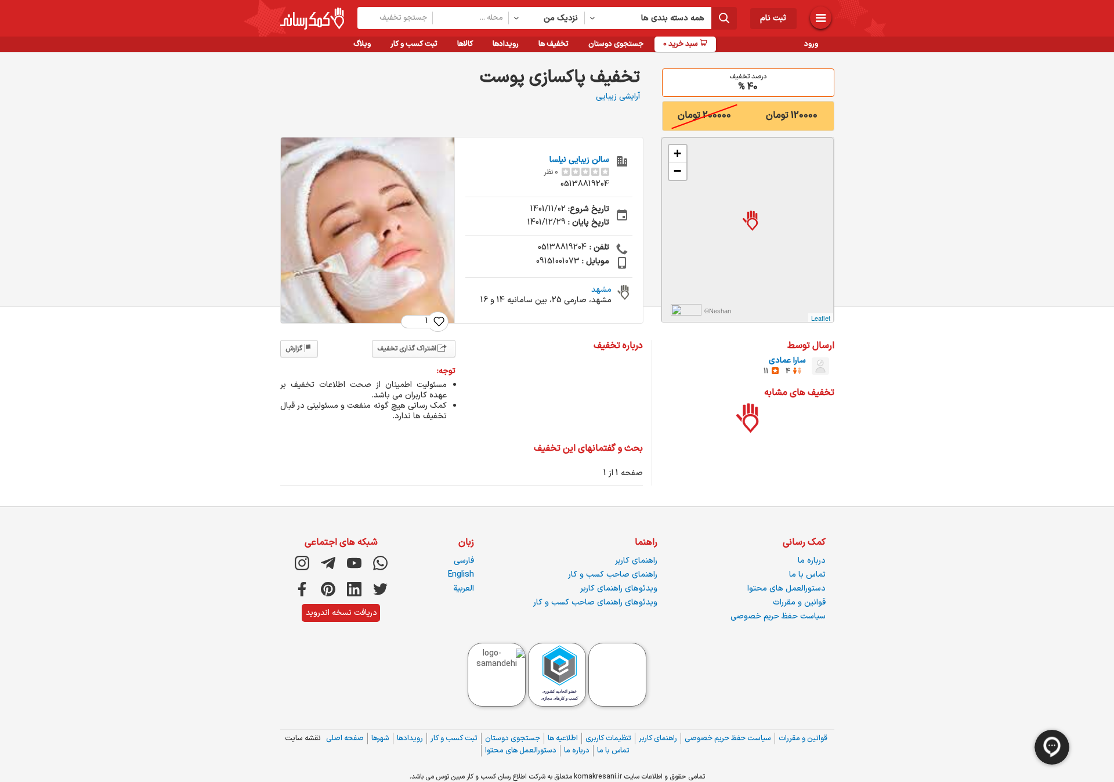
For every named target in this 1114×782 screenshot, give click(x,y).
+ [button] (677, 153)
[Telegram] (328, 563)
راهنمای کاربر (636, 561)
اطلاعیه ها (563, 738)
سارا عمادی (787, 360)
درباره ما (812, 561)
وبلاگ (362, 44)
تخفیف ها (553, 44)
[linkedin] (354, 589)
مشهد (601, 290)
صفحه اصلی (345, 738)
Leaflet (820, 318)
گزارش (293, 348)
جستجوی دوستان (615, 44)
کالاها (465, 44)
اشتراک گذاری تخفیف (406, 348)
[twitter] (380, 589)
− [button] (677, 171)
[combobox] (547, 18)
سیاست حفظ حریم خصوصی (778, 616)
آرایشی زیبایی (618, 96)
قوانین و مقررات (799, 602)
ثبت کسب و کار (413, 44)
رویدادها (506, 44)
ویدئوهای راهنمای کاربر (618, 588)
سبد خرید (681, 44)
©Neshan (717, 310)
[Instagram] (302, 563)
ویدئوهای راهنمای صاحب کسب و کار (595, 602)
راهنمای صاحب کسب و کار (612, 575)
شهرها (380, 738)
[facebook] (302, 589)
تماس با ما (807, 575)
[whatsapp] (380, 563)
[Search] (724, 18)
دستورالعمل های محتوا (786, 588)
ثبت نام (773, 18)
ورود (811, 44)
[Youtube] (354, 563)
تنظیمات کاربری (608, 738)
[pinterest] (328, 589)
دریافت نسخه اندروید (341, 613)
